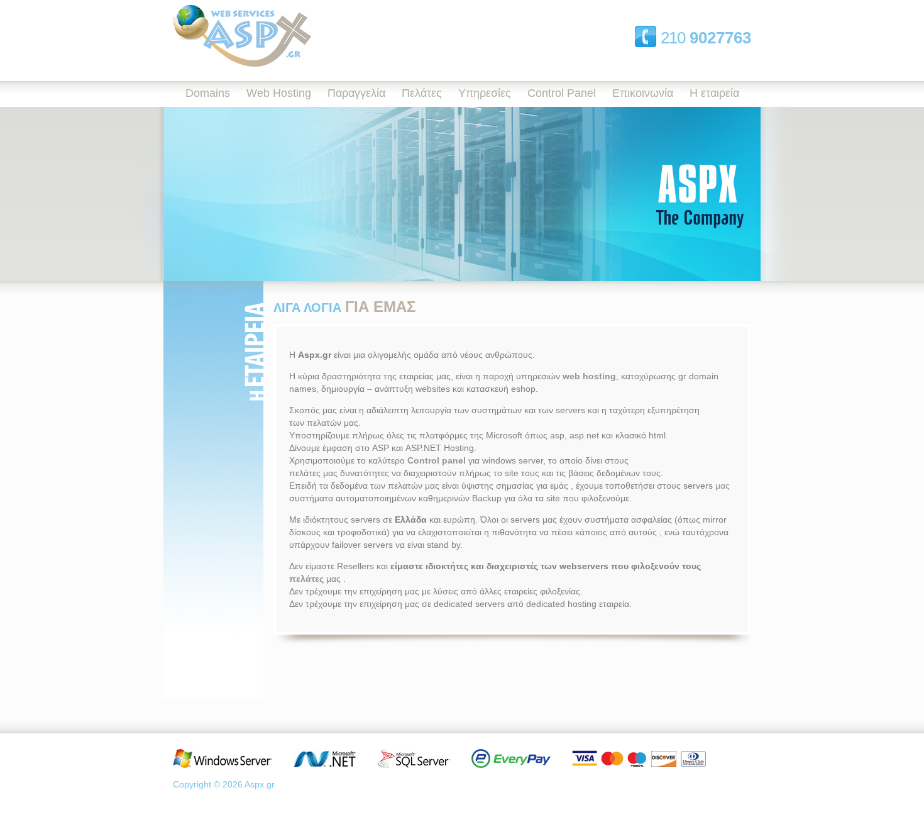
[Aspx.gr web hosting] (242, 63)
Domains (207, 93)
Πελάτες (422, 93)
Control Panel (561, 93)
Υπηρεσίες (484, 93)
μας (722, 486)
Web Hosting (278, 93)
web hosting (589, 376)
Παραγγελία (356, 93)
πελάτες (306, 579)
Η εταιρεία (714, 93)
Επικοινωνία (642, 93)
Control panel (436, 460)
